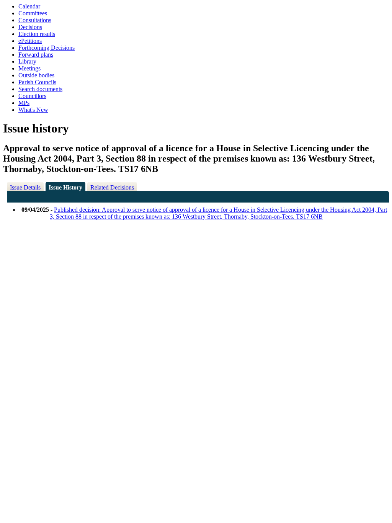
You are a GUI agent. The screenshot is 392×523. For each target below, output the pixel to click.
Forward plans (35, 54)
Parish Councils (37, 82)
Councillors (32, 96)
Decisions (30, 27)
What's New (33, 109)
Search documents (40, 89)
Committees (32, 13)
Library (27, 61)
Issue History (65, 187)
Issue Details (25, 187)
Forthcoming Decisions (46, 47)
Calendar (29, 6)
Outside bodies (36, 75)
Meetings (29, 68)
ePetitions (30, 41)
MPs (23, 103)
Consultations (34, 20)
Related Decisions (112, 187)
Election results (36, 34)
